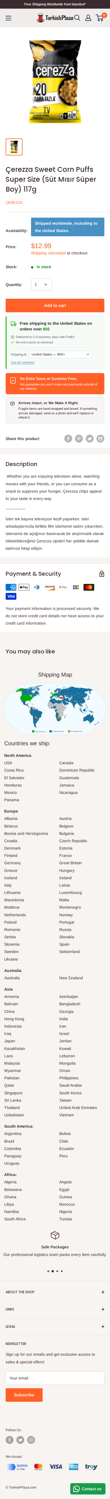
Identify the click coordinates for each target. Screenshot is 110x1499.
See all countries (22, 362)
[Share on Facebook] (68, 439)
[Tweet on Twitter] (90, 439)
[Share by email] (100, 439)
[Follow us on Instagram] (31, 1440)
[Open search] (77, 18)
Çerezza (14, 202)
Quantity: (14, 284)
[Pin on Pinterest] (79, 439)
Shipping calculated (48, 253)
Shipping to (19, 354)
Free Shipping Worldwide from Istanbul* (55, 4)
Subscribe (24, 1394)
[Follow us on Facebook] (10, 1440)
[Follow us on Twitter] (20, 1440)
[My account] (88, 18)
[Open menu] (8, 18)
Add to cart (55, 305)
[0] (99, 17)
